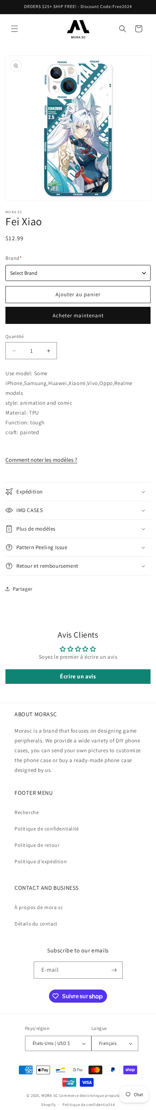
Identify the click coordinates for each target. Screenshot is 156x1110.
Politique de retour (37, 845)
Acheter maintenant (78, 315)
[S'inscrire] (114, 970)
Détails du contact (36, 923)
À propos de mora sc (39, 907)
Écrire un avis (78, 676)
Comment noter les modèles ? (41, 460)
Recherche (27, 812)
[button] (14, 29)
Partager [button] (23, 589)
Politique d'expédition (41, 861)
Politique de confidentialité (47, 828)
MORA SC (49, 1095)
